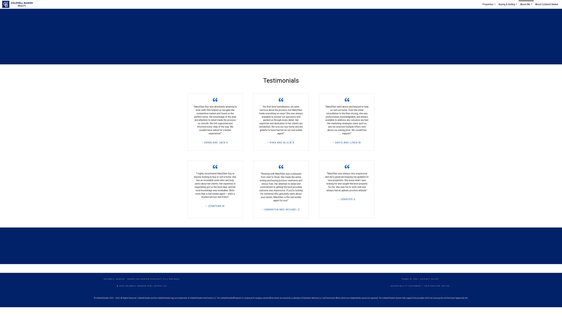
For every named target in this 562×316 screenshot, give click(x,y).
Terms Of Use (409, 279)
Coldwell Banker (114, 279)
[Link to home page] (19, 4)
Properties (489, 6)
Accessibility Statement (406, 286)
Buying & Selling (508, 6)
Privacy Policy (429, 279)
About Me (526, 6)
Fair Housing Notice (436, 286)
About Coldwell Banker (546, 4)
